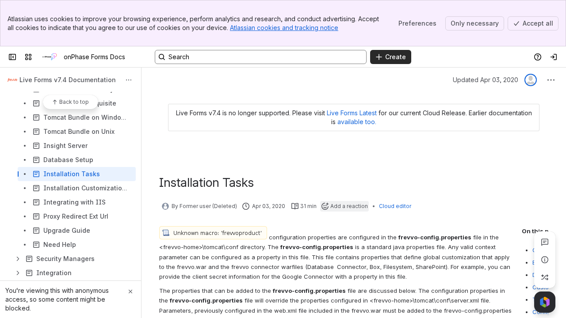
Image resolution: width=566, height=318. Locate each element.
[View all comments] (545, 242)
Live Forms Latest (352, 113)
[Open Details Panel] (545, 260)
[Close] (130, 291)
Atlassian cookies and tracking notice (284, 27)
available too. (356, 121)
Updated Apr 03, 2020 (485, 79)
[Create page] (545, 277)
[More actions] (128, 80)
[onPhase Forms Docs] (49, 57)
